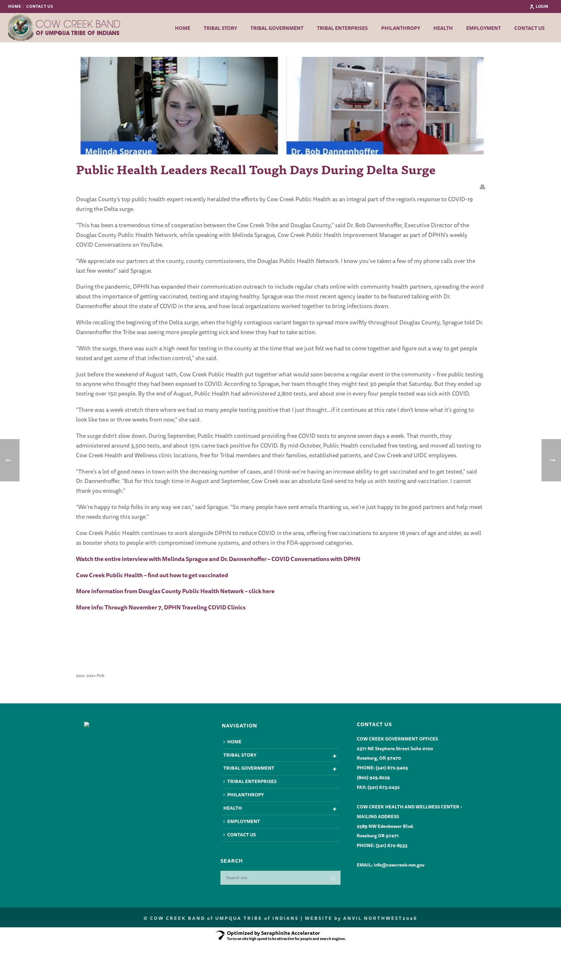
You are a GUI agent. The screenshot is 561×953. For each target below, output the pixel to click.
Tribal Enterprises (342, 28)
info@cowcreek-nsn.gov (399, 864)
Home (182, 28)
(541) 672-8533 (391, 845)
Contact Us (529, 28)
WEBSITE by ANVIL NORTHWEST (354, 918)
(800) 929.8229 (373, 777)
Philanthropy (400, 28)
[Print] (482, 186)
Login (542, 6)
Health (443, 28)
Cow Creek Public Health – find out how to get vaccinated (152, 575)
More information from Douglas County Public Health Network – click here (175, 590)
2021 (80, 675)
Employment (483, 28)
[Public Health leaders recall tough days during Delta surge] (280, 105)
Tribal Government (277, 28)
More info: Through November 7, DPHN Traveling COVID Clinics (160, 607)
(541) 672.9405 (392, 767)
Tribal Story (220, 28)
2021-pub (95, 675)
